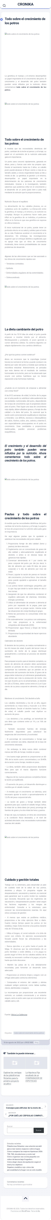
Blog (36, 1042)
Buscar (10, 1126)
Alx (39, 1211)
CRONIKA (25, 4)
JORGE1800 (28, 1042)
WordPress (26, 1211)
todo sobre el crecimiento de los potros (29, 1033)
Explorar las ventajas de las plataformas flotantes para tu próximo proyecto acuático (12, 1078)
